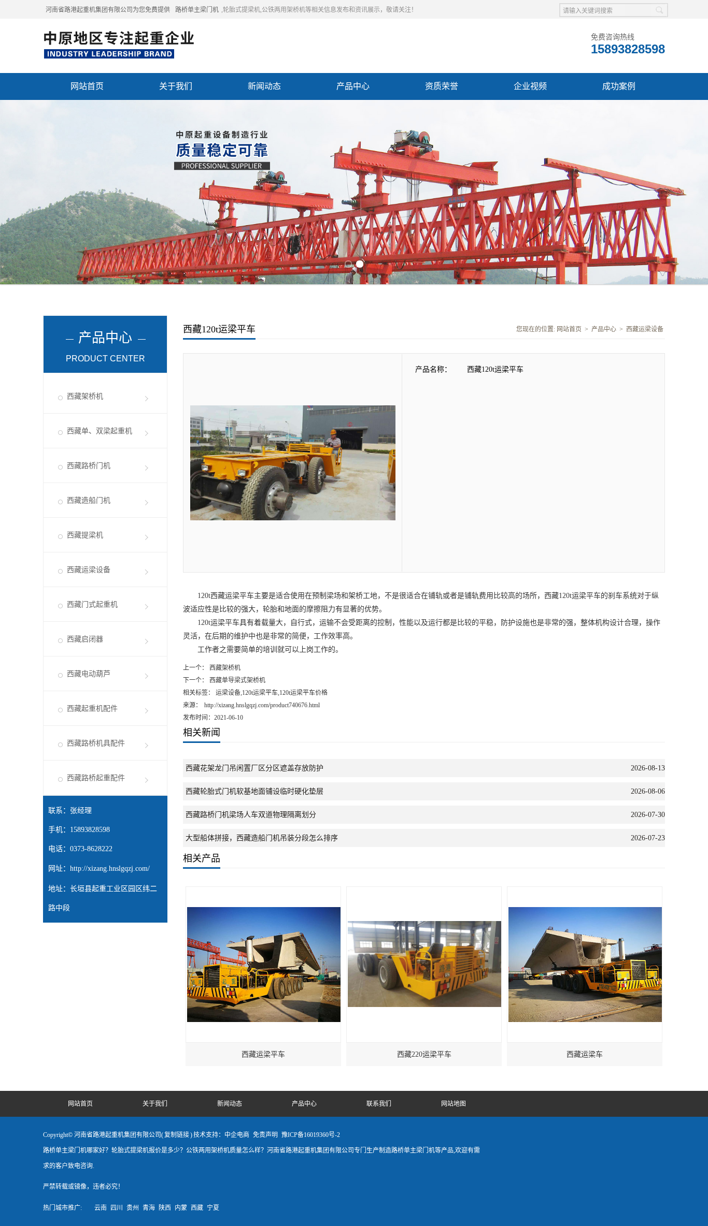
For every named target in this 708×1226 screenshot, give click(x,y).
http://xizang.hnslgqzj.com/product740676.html (262, 705)
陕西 (165, 1208)
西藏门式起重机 (92, 604)
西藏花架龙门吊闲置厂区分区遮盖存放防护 (254, 768)
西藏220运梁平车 (424, 1054)
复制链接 (176, 1135)
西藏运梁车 (585, 1054)
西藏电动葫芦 (88, 674)
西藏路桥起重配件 (96, 778)
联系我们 (378, 1103)
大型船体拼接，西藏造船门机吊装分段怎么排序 (262, 838)
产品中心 (353, 86)
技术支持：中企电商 (221, 1135)
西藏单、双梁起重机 (99, 431)
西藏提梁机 (85, 535)
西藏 (197, 1208)
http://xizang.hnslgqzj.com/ (110, 868)
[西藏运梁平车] (264, 891)
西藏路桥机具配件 (96, 743)
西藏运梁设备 (88, 570)
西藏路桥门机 (88, 466)
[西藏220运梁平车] (424, 891)
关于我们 (175, 86)
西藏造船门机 (88, 500)
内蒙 (181, 1208)
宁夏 (213, 1208)
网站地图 (453, 1103)
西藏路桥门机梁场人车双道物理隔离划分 (251, 815)
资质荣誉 (441, 86)
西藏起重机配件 (92, 708)
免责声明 (265, 1135)
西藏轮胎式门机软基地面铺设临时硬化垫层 (254, 791)
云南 (100, 1208)
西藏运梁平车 (263, 1054)
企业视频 (530, 86)
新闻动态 (264, 86)
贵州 (132, 1208)
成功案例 (618, 86)
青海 (149, 1208)
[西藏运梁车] (585, 891)
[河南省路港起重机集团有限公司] (121, 31)
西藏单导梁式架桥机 (236, 680)
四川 (116, 1208)
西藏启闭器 (85, 639)
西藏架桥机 (85, 396)
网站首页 (87, 86)
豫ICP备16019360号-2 (310, 1135)
